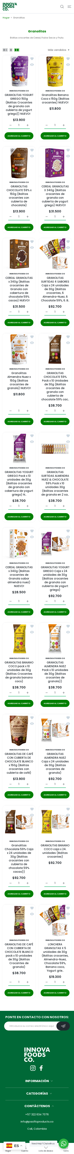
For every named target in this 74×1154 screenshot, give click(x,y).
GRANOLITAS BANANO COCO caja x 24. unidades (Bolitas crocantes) (55, 851)
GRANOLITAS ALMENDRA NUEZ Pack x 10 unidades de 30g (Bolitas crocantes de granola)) (55, 672)
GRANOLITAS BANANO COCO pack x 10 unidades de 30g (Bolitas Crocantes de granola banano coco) (18, 672)
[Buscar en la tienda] (62, 6)
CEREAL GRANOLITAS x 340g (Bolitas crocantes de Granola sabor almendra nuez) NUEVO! (19, 576)
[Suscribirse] (63, 1026)
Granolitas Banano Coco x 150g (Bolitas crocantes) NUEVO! (55, 98)
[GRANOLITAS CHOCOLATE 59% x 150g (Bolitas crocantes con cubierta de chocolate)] (19, 163)
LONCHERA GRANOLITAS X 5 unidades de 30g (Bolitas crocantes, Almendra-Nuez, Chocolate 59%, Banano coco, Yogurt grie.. (55, 958)
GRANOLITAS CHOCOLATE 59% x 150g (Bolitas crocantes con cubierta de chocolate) (18, 196)
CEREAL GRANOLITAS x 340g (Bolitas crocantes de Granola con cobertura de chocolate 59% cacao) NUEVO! (19, 289)
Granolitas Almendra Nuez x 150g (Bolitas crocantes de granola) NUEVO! (19, 380)
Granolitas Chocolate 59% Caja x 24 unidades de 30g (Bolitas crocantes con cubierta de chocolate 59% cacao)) (19, 858)
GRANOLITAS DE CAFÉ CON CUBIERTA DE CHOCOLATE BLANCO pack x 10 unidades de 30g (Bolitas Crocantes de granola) (19, 956)
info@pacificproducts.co (37, 1121)
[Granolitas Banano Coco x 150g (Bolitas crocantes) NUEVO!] (55, 71)
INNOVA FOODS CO (19, 91)
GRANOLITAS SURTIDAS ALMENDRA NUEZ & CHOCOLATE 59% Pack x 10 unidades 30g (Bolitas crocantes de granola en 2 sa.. (55, 483)
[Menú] (69, 6)
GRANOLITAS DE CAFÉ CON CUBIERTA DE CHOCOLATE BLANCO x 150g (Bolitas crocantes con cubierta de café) (19, 763)
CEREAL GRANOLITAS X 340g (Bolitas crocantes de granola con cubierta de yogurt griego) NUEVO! (55, 196)
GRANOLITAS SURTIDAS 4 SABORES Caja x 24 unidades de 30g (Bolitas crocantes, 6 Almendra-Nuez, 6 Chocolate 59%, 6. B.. (55, 289)
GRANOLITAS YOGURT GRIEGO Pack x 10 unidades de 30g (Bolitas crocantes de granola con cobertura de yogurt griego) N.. (19, 483)
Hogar (6, 17)
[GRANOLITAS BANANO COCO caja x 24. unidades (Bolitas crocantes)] (55, 822)
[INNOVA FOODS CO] (10, 7)
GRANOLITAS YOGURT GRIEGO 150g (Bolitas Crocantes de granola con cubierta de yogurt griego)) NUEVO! (19, 104)
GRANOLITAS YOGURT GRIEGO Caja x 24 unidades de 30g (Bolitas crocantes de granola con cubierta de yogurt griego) (55, 578)
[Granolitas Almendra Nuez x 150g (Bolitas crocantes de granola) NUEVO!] (19, 349)
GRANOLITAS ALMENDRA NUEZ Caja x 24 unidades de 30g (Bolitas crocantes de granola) (55, 763)
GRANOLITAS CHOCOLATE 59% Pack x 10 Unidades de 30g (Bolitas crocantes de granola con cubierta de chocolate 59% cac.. (55, 386)
